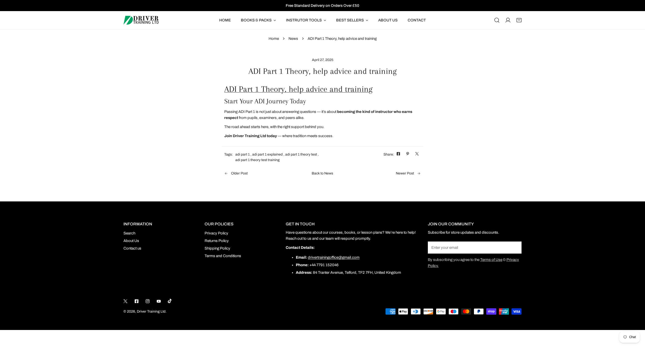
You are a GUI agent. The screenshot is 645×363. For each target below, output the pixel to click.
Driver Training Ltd (151, 311)
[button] (519, 20)
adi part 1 (242, 154)
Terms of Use (491, 260)
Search (129, 233)
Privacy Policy (216, 233)
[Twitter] (125, 301)
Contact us (132, 248)
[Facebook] (136, 301)
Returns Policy (217, 241)
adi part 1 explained (267, 154)
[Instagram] (147, 301)
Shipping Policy (217, 248)
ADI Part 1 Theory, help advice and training (298, 89)
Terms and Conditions (223, 256)
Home (274, 39)
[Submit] (515, 247)
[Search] (496, 20)
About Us (131, 241)
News (293, 39)
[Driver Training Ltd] (141, 20)
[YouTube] (158, 301)
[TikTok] (169, 301)
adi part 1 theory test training (257, 160)
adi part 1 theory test (301, 154)
